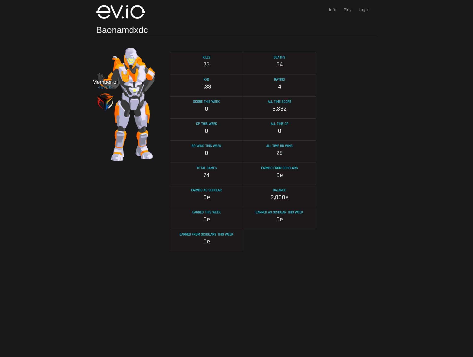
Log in (364, 10)
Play (347, 10)
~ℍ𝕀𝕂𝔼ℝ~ (105, 87)
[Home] (122, 12)
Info (332, 10)
